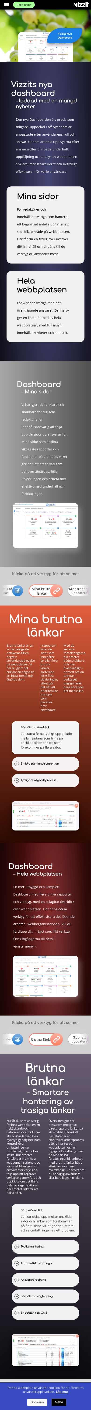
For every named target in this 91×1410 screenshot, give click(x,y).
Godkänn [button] (37, 1402)
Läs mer (62, 1392)
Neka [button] (59, 1402)
